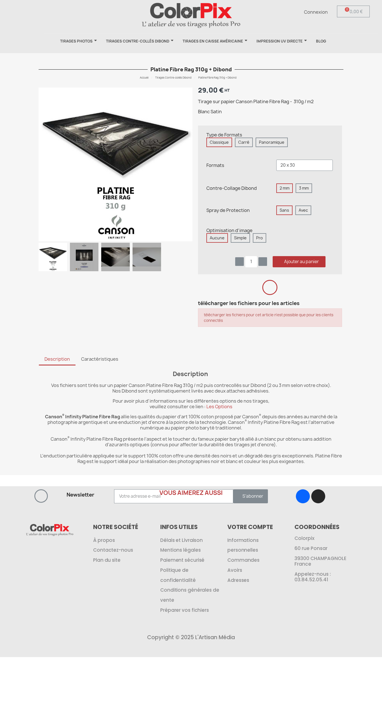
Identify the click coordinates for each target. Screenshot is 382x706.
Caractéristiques (99, 359)
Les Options (219, 406)
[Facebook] (303, 496)
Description (57, 359)
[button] (70, 10)
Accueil (144, 77)
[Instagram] (318, 496)
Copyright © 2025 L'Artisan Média (191, 637)
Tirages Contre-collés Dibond (173, 77)
